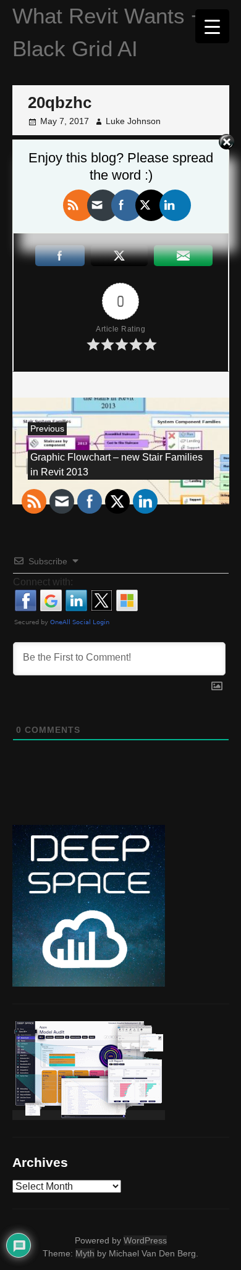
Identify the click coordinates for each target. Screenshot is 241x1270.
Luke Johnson (133, 121)
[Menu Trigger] (212, 26)
